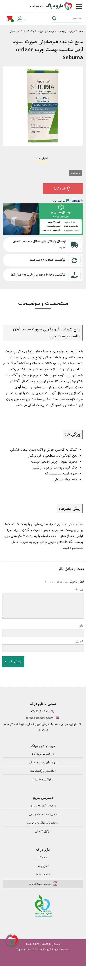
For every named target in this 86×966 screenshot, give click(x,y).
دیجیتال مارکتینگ (51, 944)
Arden (76, 200)
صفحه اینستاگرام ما (40, 884)
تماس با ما (42, 874)
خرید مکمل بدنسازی (42, 805)
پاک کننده (29, 31)
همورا (29, 944)
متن (80, 589)
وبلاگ (42, 857)
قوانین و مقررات (42, 779)
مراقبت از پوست (66, 31)
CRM (36, 943)
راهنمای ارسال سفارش (42, 762)
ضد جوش (15, 31)
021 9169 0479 (40, 711)
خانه (81, 31)
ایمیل (79, 641)
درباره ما (42, 866)
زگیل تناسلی (42, 831)
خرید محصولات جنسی (42, 814)
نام (81, 625)
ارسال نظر (14, 661)
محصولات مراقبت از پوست (42, 822)
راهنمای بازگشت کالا (42, 771)
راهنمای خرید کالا (42, 753)
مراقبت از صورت (46, 31)
